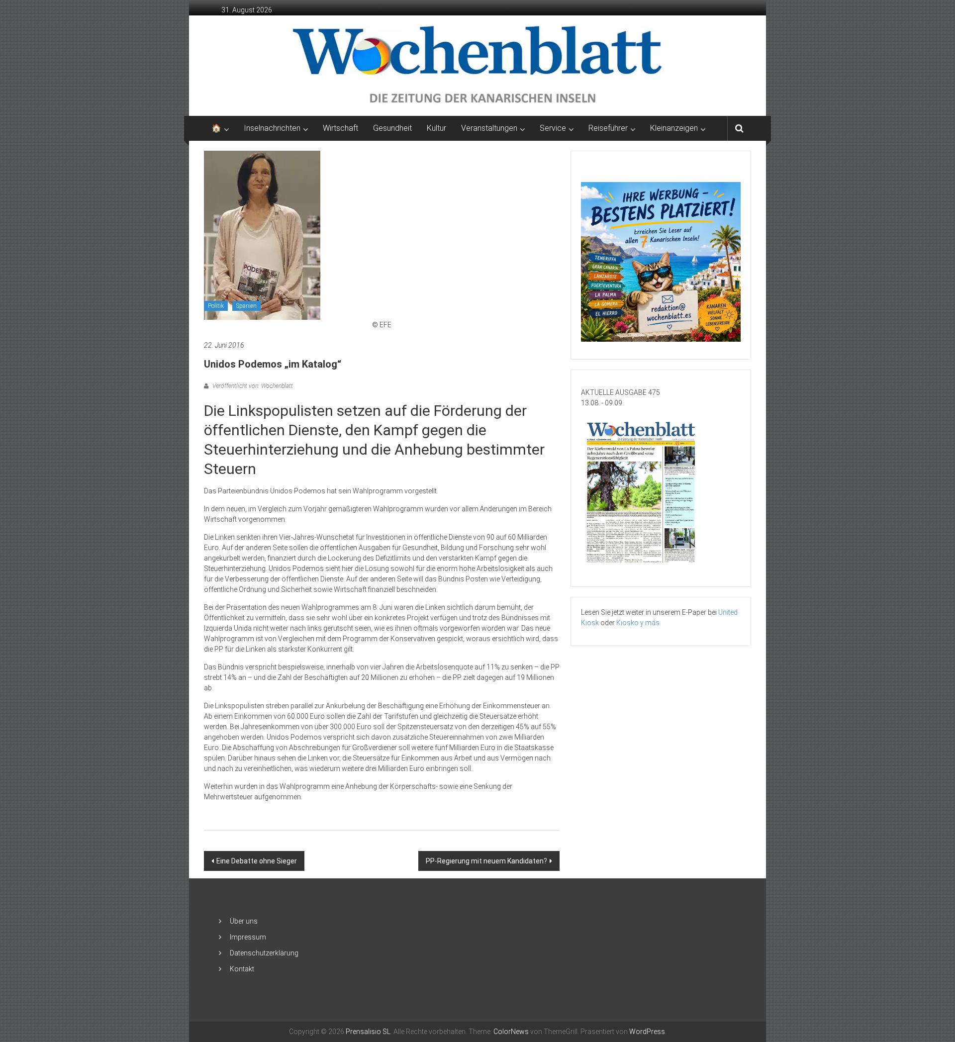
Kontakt (242, 969)
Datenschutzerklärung (264, 953)
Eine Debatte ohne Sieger (256, 861)
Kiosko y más (638, 623)
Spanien (246, 305)
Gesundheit (392, 128)
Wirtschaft (340, 128)
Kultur (436, 128)
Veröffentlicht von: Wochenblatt (252, 385)
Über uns (244, 921)
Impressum (248, 937)
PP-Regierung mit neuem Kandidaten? (486, 861)
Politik (216, 305)
